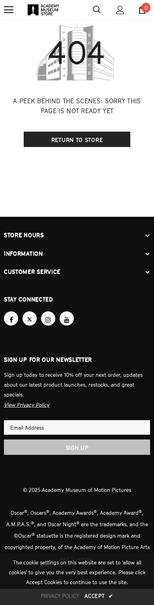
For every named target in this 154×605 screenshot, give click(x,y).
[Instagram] (48, 318)
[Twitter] (30, 318)
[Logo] (43, 9)
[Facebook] (11, 318)
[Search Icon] (97, 10)
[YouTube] (67, 318)
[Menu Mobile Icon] (8, 10)
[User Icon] (120, 10)
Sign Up (77, 446)
